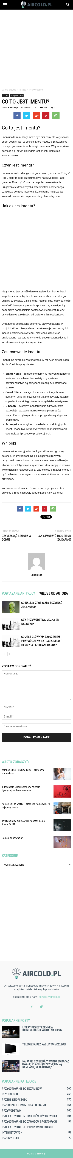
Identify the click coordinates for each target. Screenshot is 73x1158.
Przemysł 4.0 (10, 1138)
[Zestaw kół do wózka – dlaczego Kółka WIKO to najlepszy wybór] (62, 808)
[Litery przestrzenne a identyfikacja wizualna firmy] (10, 1032)
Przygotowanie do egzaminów (22, 1088)
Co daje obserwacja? (12, 838)
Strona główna (9, 89)
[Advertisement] (36, 47)
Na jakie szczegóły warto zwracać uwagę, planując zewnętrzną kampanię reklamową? (45, 1064)
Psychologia (10, 1094)
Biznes (5, 95)
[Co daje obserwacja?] (62, 842)
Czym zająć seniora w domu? (16, 537)
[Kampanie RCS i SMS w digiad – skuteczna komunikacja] (62, 774)
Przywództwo (17, 95)
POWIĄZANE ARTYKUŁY (18, 593)
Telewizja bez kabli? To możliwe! (44, 1044)
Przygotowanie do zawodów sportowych (29, 1121)
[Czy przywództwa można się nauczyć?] (10, 624)
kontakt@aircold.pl (49, 996)
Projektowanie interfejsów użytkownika (29, 1116)
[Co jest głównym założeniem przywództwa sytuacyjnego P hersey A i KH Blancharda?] (10, 641)
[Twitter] (41, 1006)
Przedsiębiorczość (14, 1099)
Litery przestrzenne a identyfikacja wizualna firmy (42, 1029)
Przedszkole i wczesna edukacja (24, 1105)
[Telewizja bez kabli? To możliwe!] (10, 1049)
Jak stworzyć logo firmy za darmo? (54, 537)
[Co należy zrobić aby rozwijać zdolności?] (10, 607)
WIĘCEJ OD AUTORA (53, 593)
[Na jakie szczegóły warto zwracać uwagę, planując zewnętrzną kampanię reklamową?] (10, 1066)
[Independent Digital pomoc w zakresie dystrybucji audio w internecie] (62, 791)
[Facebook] (31, 1006)
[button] (68, 5)
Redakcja (13, 107)
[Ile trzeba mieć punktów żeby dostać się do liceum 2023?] (62, 825)
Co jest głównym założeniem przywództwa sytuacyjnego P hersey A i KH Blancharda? (41, 641)
